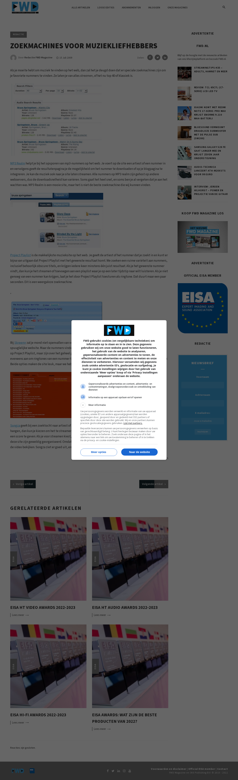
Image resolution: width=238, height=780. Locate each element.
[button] (119, 405)
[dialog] (119, 390)
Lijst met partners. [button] (132, 423)
